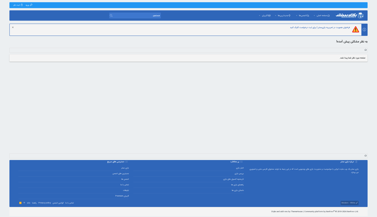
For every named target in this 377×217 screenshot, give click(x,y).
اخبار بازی (240, 167)
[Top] (24, 203)
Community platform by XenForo (331, 211)
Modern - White (349, 202)
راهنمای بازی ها (237, 184)
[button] (314, 15)
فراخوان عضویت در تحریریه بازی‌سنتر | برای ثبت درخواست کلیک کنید (320, 27)
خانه (28, 202)
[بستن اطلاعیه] (13, 27)
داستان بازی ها (238, 190)
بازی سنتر (125, 167)
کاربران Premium (122, 196)
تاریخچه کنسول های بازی (233, 179)
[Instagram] (28, 211)
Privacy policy (44, 202)
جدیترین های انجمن (121, 173)
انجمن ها (125, 179)
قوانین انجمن (58, 202)
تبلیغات (126, 190)
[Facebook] (33, 211)
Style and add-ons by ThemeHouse (286, 211)
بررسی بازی (239, 173)
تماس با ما (124, 184)
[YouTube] (19, 211)
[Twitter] (24, 211)
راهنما (34, 202)
